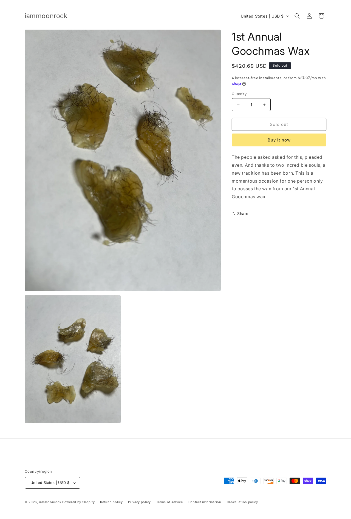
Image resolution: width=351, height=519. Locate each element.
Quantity (239, 94)
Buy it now (279, 140)
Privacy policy (139, 502)
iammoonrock (50, 502)
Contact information (204, 502)
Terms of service (169, 502)
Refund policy (111, 502)
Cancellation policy (242, 502)
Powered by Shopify (78, 502)
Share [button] (242, 213)
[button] (297, 16)
